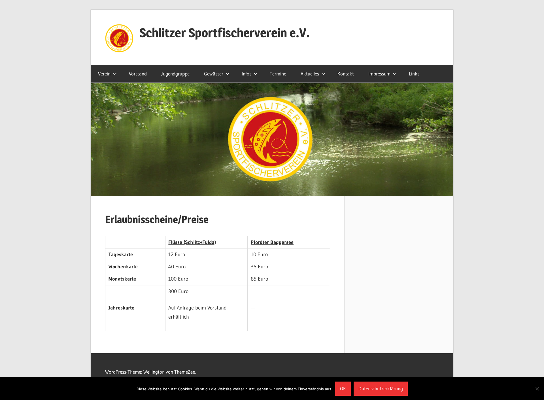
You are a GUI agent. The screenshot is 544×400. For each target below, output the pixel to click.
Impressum (379, 74)
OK (343, 388)
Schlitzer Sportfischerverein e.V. (224, 32)
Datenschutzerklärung (380, 388)
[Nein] (537, 388)
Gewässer (213, 74)
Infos (246, 74)
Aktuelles (310, 74)
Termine (278, 74)
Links (414, 74)
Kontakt (345, 74)
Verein (104, 74)
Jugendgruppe (175, 74)
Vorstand (138, 74)
